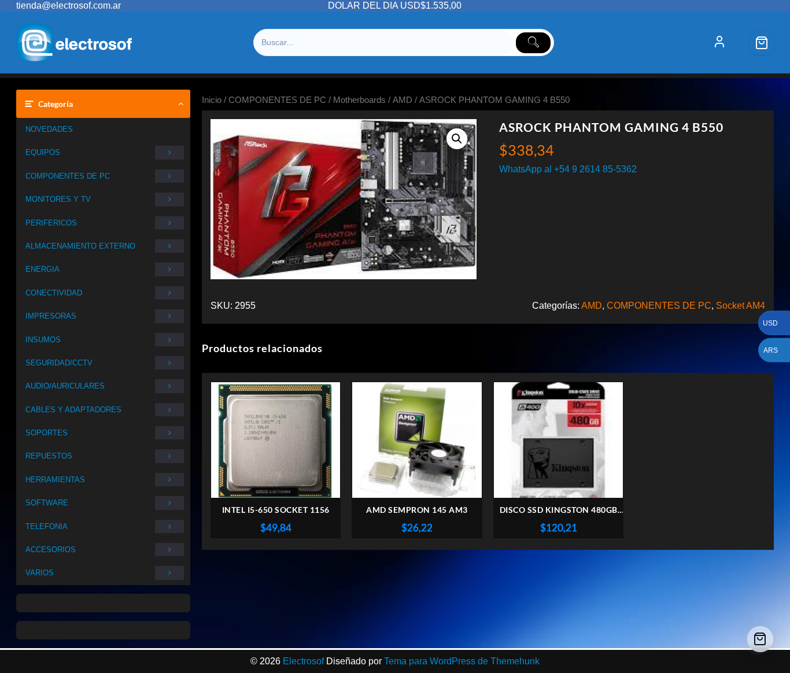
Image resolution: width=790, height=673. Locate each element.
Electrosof (303, 661)
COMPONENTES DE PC (67, 176)
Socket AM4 (740, 305)
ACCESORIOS (50, 549)
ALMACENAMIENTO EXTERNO (80, 246)
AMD (402, 100)
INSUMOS (43, 339)
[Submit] (533, 42)
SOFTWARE (46, 502)
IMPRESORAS (50, 316)
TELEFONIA (46, 526)
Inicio (212, 100)
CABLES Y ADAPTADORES (73, 409)
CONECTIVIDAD (53, 293)
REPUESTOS (48, 456)
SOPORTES (46, 432)
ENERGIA (42, 269)
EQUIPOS (42, 152)
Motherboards (359, 100)
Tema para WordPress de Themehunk (462, 661)
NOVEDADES (49, 129)
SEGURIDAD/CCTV (59, 362)
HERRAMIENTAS (55, 479)
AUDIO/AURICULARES (65, 386)
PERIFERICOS (51, 223)
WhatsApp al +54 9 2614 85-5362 (568, 169)
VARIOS (39, 572)
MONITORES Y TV (58, 199)
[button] (456, 138)
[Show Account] (719, 43)
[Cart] (762, 43)
